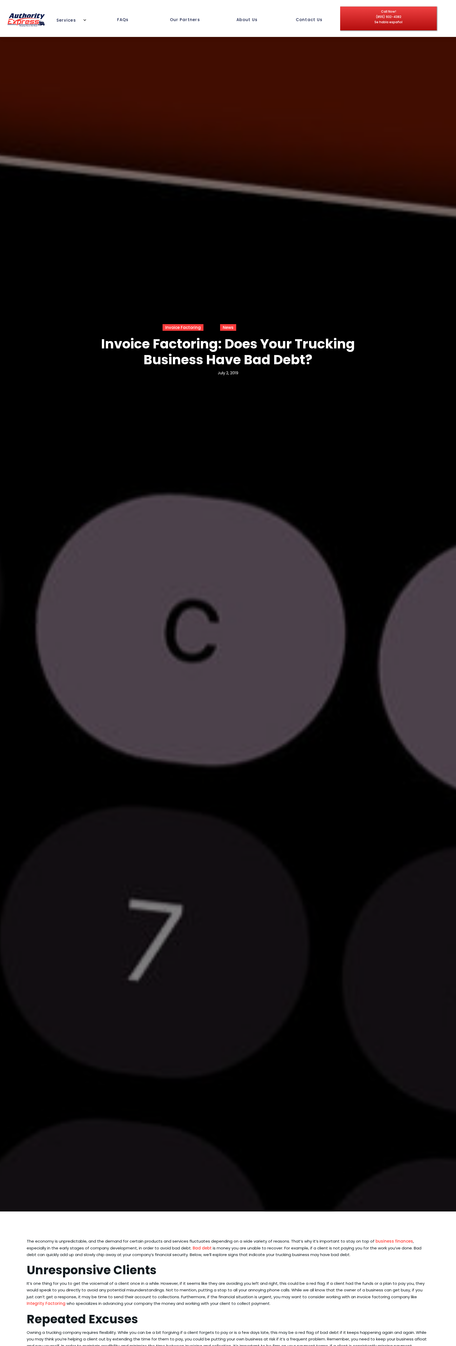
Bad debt (202, 1248)
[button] (69, 19)
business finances (394, 1241)
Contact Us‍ (309, 19)
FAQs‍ (123, 19)
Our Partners (185, 19)
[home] (26, 20)
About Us (247, 19)
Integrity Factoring (46, 1303)
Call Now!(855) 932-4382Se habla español (388, 16)
